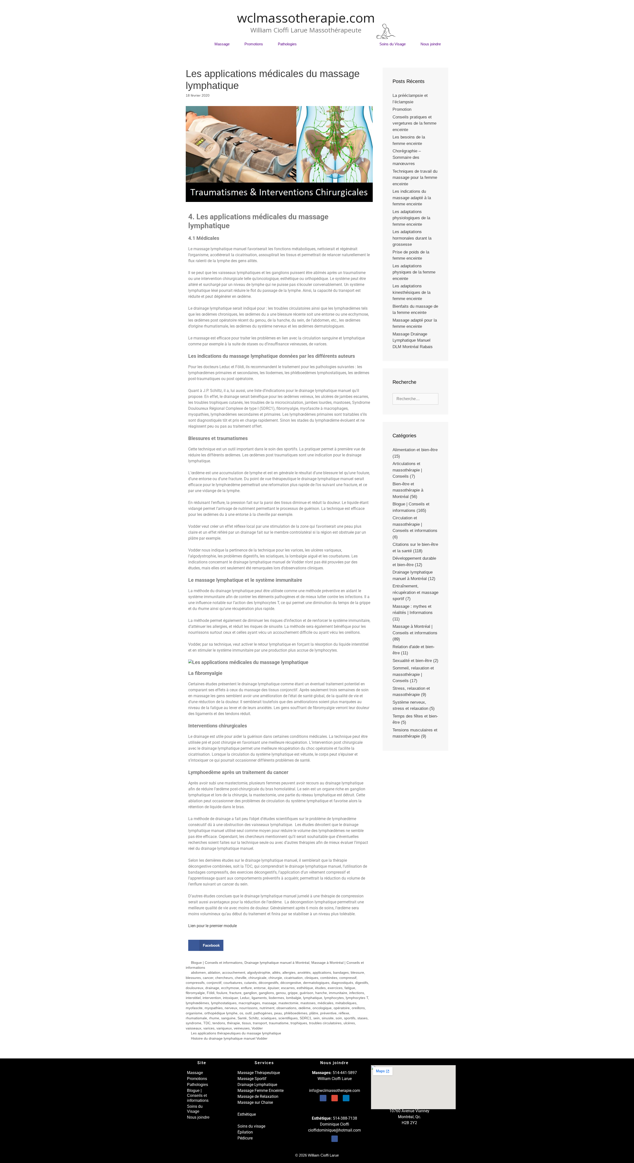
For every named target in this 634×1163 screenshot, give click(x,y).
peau (278, 1013)
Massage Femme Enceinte (261, 1090)
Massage (222, 44)
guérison (306, 993)
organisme (194, 1013)
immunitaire (338, 993)
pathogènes (263, 1013)
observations (286, 1008)
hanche (321, 993)
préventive (328, 1013)
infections (356, 993)
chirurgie (275, 978)
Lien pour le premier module (212, 925)
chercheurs (224, 978)
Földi (210, 993)
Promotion (402, 109)
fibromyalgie (195, 993)
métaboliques (345, 1003)
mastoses (308, 1003)
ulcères (349, 1023)
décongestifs (268, 983)
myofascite (194, 1008)
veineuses (242, 1028)
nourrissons (248, 1008)
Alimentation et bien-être (415, 449)
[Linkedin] (346, 1098)
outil (248, 1013)
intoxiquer (230, 998)
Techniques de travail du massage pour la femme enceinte (415, 177)
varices (208, 1028)
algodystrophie (258, 972)
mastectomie (288, 1003)
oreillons (358, 1008)
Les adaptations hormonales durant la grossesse (412, 238)
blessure (357, 972)
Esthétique (247, 1114)
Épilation (245, 1132)
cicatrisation (293, 978)
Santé (242, 1018)
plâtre (313, 1013)
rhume (214, 1018)
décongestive (290, 983)
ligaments (259, 998)
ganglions (266, 993)
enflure (246, 988)
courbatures (232, 983)
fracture (235, 993)
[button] (205, 945)
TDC (207, 1023)
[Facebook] (323, 1098)
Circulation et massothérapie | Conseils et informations (415, 524)
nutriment (267, 1008)
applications (322, 972)
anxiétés (304, 972)
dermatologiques (316, 983)
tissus (246, 1023)
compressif (347, 978)
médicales (325, 1003)
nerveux (231, 1008)
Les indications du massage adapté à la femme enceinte (412, 197)
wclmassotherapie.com (306, 17)
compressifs (195, 983)
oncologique (322, 1008)
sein (316, 1018)
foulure (221, 993)
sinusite (328, 1018)
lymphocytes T (357, 998)
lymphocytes (334, 998)
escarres (288, 988)
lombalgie (293, 998)
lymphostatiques (224, 1003)
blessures (193, 978)
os (241, 1013)
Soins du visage (251, 1126)
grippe (293, 993)
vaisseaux (193, 1028)
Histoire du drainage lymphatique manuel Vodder (229, 1038)
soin (339, 1018)
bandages (341, 972)
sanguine (228, 1018)
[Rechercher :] (415, 398)
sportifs (349, 1018)
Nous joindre (431, 44)
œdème (304, 1008)
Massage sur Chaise (255, 1102)
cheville (240, 978)
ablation (214, 972)
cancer (208, 978)
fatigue (349, 988)
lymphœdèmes (197, 1003)
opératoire (342, 1008)
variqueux (224, 1028)
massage (269, 1003)
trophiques (299, 1023)
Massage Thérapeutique (259, 1072)
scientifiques (288, 1018)
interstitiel (193, 998)
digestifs (361, 983)
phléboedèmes (295, 1013)
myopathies (214, 1008)
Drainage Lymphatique (257, 1084)
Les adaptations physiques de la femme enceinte (414, 272)
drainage (212, 988)
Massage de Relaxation (258, 1096)
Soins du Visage (392, 44)
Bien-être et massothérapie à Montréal (408, 490)
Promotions (253, 44)
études (320, 988)
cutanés (250, 983)
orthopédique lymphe (221, 1013)
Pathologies (287, 44)
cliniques (311, 978)
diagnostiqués (342, 983)
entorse (260, 988)
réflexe (344, 1013)
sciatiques (268, 1018)
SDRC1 (305, 1018)
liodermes (276, 998)
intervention (212, 998)
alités (276, 972)
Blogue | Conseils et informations (338, 44)
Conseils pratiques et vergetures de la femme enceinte (414, 123)
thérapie (233, 1023)
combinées (328, 978)
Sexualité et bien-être (412, 660)
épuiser (273, 988)
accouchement (233, 972)
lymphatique (312, 998)
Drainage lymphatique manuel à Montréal (276, 963)
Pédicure (245, 1138)
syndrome (193, 1023)
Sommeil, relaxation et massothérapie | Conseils (413, 674)
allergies (288, 972)
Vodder (257, 1028)
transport (260, 1023)
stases (362, 1018)
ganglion (250, 993)
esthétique (305, 988)
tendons (218, 1023)
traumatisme (279, 1023)
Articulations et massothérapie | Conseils (407, 470)
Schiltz (254, 1018)
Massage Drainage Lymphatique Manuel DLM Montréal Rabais (413, 340)
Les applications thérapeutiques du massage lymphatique (236, 1033)
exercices (335, 988)
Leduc (245, 998)
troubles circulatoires (325, 1023)
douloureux (194, 988)
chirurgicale (257, 978)
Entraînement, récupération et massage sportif (415, 592)
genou (281, 993)
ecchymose (230, 988)
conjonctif (214, 983)
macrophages (249, 1003)
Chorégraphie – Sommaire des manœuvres (407, 157)
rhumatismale (196, 1018)
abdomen (198, 972)
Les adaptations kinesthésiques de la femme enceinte (411, 292)
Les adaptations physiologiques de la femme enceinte (411, 218)
